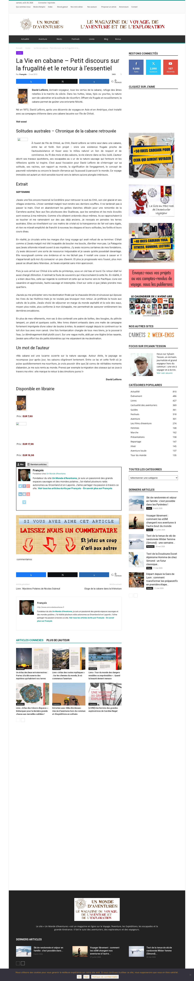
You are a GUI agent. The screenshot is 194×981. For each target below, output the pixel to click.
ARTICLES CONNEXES (29, 640)
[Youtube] (66, 626)
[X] (168, 11)
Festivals (75, 39)
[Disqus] (69, 767)
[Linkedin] (45, 626)
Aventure (43, 39)
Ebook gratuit (62, 7)
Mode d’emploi (39, 7)
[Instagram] (165, 11)
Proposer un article (108, 7)
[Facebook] (161, 11)
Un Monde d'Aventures (64, 478)
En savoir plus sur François (97, 488)
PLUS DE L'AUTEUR (58, 640)
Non (86, 977)
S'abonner (171, 61)
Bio (21, 464)
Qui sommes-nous (23, 7)
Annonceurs (124, 7)
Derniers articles (38, 464)
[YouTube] (28, 495)
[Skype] (50, 626)
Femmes (150, 546)
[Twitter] (20, 487)
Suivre (153, 61)
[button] (174, 39)
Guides (149, 530)
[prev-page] (18, 720)
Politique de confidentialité (105, 977)
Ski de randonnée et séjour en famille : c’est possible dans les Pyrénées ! (161, 501)
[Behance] (157, 11)
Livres (91, 39)
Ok (79, 977)
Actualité (25, 39)
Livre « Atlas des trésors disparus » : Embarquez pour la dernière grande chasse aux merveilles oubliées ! (32, 711)
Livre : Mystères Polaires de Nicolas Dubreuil (38, 588)
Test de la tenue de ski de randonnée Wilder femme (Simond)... (159, 950)
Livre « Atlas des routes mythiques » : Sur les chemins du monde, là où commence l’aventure (68, 675)
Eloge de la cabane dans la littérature (103, 588)
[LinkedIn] (20, 495)
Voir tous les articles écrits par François (59, 488)
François (22, 74)
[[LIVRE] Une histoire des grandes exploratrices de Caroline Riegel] (105, 694)
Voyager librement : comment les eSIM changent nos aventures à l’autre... (104, 950)
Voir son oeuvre (164, 373)
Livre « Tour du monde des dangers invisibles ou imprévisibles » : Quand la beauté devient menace (104, 675)
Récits (59, 39)
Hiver (149, 508)
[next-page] (23, 720)
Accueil (19, 48)
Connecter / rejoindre (46, 3)
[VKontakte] (176, 11)
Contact (134, 7)
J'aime (136, 61)
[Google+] (28, 487)
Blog (106, 39)
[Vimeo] (172, 11)
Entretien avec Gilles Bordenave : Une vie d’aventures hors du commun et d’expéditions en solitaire (68, 711)
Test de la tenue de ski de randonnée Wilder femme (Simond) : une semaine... (161, 539)
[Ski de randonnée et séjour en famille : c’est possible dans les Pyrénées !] (136, 503)
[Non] (190, 974)
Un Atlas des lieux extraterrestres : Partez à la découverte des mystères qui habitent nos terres (32, 675)
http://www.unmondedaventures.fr (50, 607)
